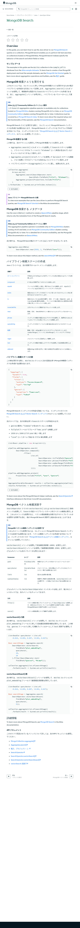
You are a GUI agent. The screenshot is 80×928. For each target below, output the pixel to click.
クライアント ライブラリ (24, 15)
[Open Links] (76, 3)
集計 (57, 76)
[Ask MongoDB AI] (72, 9)
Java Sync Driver (45, 15)
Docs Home (10, 15)
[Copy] (71, 169)
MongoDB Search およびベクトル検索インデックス (49, 537)
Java (35, 15)
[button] (13, 189)
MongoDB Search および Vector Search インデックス (27, 414)
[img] (8, 40)
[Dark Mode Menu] (76, 9)
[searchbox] (43, 9)
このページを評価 (12, 36)
